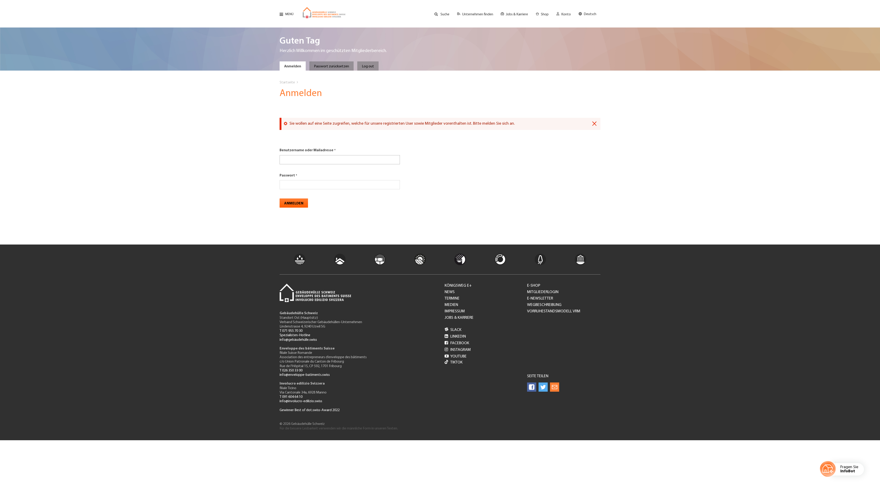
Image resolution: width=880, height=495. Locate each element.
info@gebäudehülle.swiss (298, 340)
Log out (368, 66)
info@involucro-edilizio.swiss (301, 401)
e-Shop (533, 286)
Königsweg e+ (458, 286)
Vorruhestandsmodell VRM (553, 311)
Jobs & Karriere (517, 14)
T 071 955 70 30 (291, 331)
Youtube (456, 357)
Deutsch (590, 14)
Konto (566, 14)
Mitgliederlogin (542, 292)
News (450, 292)
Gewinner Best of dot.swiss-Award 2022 (310, 410)
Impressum (455, 311)
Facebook (457, 343)
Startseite (287, 82)
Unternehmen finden (477, 14)
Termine (452, 299)
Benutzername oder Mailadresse (306, 150)
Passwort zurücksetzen (331, 66)
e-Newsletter (540, 299)
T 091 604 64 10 (291, 397)
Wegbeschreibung (544, 305)
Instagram (458, 350)
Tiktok (456, 362)
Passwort (287, 175)
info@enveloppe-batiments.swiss (305, 375)
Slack (453, 330)
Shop (545, 14)
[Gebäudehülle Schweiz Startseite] (324, 12)
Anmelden (292, 66)
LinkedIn (455, 337)
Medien (451, 305)
